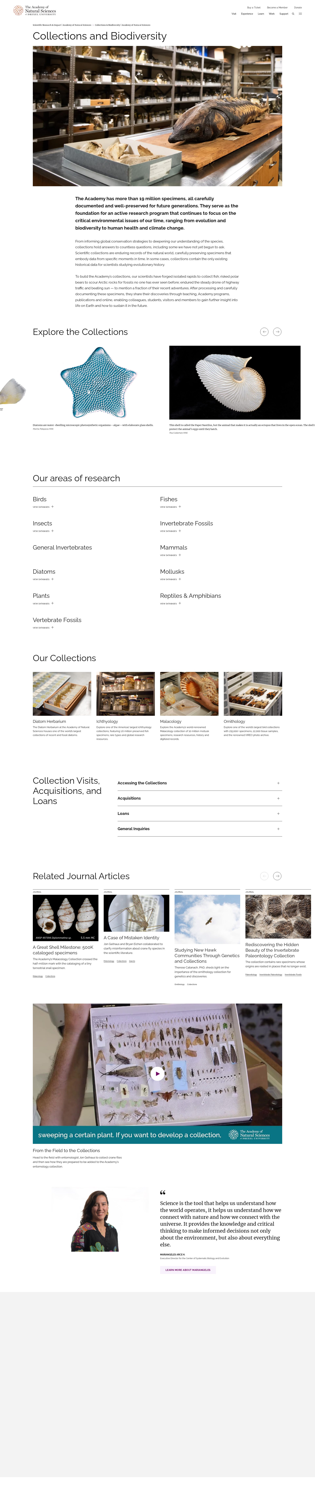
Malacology (38, 976)
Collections (50, 976)
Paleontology (251, 975)
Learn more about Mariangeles (188, 1270)
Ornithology (180, 984)
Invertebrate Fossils (293, 975)
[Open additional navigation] (300, 13)
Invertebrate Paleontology (271, 975)
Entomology (109, 961)
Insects (132, 961)
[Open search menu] (293, 13)
